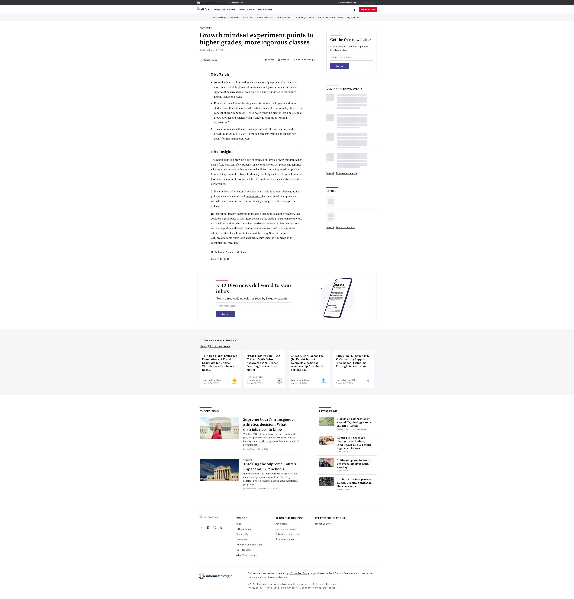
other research (253, 196)
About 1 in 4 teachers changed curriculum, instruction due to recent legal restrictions (354, 443)
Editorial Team (243, 528)
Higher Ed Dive (237, 2)
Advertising (281, 523)
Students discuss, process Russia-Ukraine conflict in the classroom (354, 482)
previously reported (290, 164)
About (239, 523)
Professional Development (322, 17)
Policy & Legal (219, 17)
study (265, 92)
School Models (284, 17)
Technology (300, 17)
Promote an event (345, 227)
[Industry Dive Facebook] (208, 527)
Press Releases (265, 9)
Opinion (231, 9)
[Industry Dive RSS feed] (221, 527)
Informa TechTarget (299, 573)
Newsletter (241, 539)
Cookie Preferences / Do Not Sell (317, 587)
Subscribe (370, 9)
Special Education (265, 17)
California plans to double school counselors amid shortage (354, 463)
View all (330, 173)
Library (241, 9)
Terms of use (271, 587)
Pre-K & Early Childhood (349, 17)
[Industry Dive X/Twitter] (214, 527)
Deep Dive (219, 9)
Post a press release (346, 173)
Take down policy (289, 587)
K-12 (226, 258)
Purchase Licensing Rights (250, 544)
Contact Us (242, 534)
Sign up (340, 66)
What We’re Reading (246, 555)
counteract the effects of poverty (256, 179)
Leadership (234, 17)
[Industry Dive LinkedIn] (202, 527)
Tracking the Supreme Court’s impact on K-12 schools (269, 466)
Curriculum (248, 17)
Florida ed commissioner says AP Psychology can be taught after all (354, 422)
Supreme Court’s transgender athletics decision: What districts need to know (269, 424)
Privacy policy (255, 587)
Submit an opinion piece (288, 534)
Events (250, 9)
